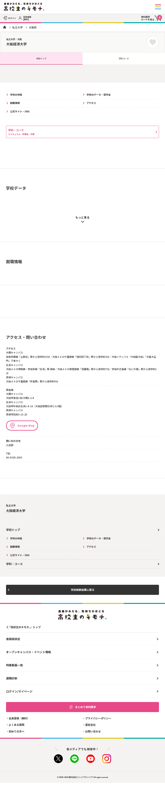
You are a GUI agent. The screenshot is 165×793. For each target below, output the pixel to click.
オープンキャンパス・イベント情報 (28, 652)
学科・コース (21, 132)
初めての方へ (16, 731)
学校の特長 (16, 94)
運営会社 (90, 725)
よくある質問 (16, 725)
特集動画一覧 (14, 665)
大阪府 (33, 27)
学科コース (124, 58)
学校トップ (41, 58)
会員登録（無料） (19, 718)
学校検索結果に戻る (82, 590)
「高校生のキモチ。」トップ (24, 627)
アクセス (91, 103)
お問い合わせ (93, 731)
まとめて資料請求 (85, 707)
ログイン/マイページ (19, 691)
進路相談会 (13, 639)
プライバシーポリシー (98, 718)
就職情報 (15, 103)
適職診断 (11, 678)
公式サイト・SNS (20, 111)
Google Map (26, 425)
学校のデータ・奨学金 (99, 94)
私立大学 (17, 27)
